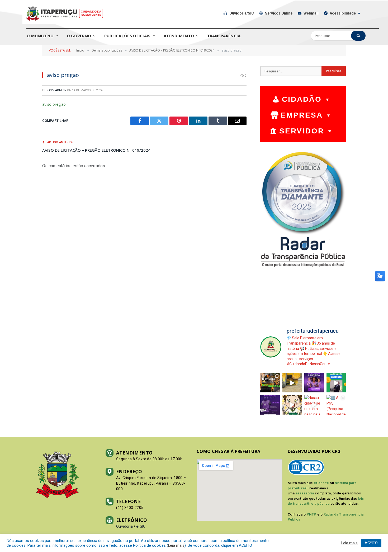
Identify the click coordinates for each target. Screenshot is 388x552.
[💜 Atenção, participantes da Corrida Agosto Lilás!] (270, 405)
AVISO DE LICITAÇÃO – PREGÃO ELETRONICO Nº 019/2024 (96, 150)
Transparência (224, 35)
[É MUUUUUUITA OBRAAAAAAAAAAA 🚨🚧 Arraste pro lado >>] (270, 383)
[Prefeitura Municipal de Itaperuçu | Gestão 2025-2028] (64, 13)
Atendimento (179, 35)
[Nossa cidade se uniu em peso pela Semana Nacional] (314, 405)
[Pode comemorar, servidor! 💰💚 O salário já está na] (336, 383)
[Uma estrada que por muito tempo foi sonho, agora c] (292, 383)
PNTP (311, 514)
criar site (321, 483)
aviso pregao (54, 104)
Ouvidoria (124, 526)
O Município (40, 35)
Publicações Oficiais (127, 35)
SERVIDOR (301, 131)
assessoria (305, 493)
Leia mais (176, 545)
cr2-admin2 (57, 90)
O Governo (79, 35)
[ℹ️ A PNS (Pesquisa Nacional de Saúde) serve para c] (336, 405)
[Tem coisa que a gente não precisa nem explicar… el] (292, 405)
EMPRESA (302, 115)
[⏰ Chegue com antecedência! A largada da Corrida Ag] (314, 383)
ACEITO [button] (371, 543)
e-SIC (141, 526)
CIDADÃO (302, 99)
